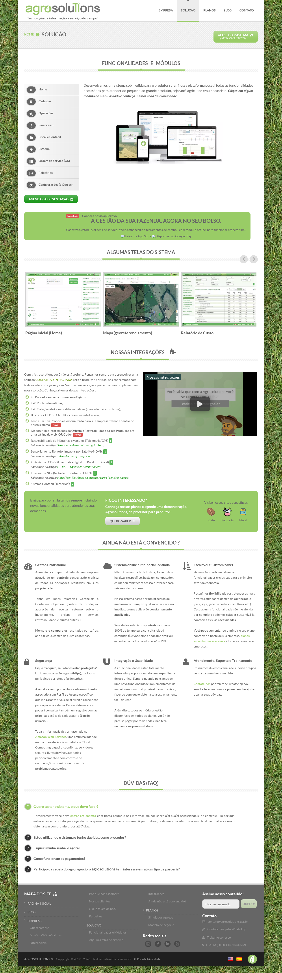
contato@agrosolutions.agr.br (228, 921)
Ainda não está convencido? (167, 901)
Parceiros (95, 916)
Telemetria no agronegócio (73, 456)
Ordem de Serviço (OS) (54, 161)
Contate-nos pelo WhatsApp (226, 929)
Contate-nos (202, 684)
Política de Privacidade (147, 959)
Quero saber (121, 521)
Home (29, 34)
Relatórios (46, 172)
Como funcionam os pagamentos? (59, 858)
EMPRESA (35, 920)
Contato (246, 10)
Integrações (156, 894)
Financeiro (46, 125)
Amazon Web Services (50, 737)
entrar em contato (83, 816)
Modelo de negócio (161, 925)
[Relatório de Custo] (219, 280)
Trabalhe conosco (219, 937)
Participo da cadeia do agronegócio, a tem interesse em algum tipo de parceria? (106, 869)
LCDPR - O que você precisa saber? (78, 467)
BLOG (31, 912)
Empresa (166, 10)
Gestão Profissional (50, 565)
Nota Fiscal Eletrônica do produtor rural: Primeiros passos (92, 477)
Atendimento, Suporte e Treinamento (223, 660)
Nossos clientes (99, 901)
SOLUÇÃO (94, 925)
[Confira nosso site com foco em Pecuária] (227, 517)
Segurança (43, 660)
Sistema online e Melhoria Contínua (142, 565)
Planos (209, 10)
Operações (46, 113)
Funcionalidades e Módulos (107, 932)
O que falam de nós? (102, 909)
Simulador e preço (160, 917)
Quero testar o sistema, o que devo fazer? (65, 806)
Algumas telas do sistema (106, 940)
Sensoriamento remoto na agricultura (80, 445)
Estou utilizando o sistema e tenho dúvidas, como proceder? (79, 837)
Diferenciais (38, 943)
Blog (228, 10)
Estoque (44, 149)
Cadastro (45, 101)
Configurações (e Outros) (55, 184)
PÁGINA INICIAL (39, 903)
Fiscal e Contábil (50, 137)
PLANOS (152, 910)
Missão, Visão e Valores (46, 935)
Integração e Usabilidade (133, 660)
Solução (188, 10)
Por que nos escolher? (104, 894)
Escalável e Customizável (213, 565)
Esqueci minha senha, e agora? (56, 848)
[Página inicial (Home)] (63, 280)
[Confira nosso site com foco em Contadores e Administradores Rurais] (243, 517)
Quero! (249, 904)
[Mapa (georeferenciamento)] (141, 280)
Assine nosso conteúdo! (223, 893)
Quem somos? (39, 928)
